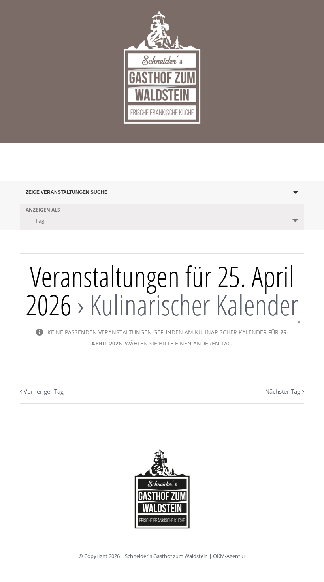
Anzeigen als (43, 210)
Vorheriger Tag (44, 391)
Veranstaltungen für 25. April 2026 (160, 290)
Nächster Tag (282, 391)
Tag (40, 220)
